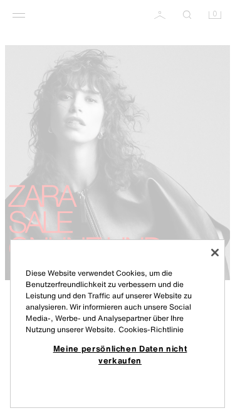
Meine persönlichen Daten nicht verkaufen (120, 354)
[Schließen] (214, 252)
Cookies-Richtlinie (151, 329)
